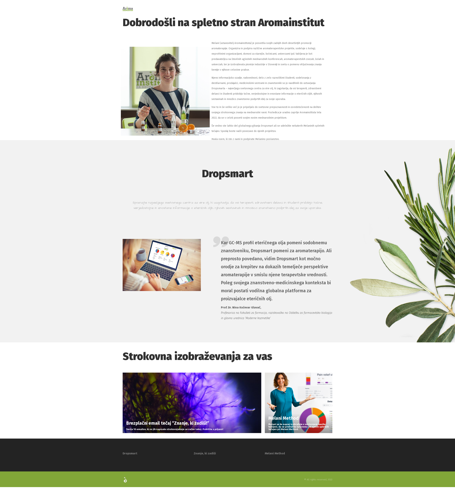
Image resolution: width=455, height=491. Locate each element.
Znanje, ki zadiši (205, 453)
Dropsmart (130, 453)
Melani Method (275, 453)
